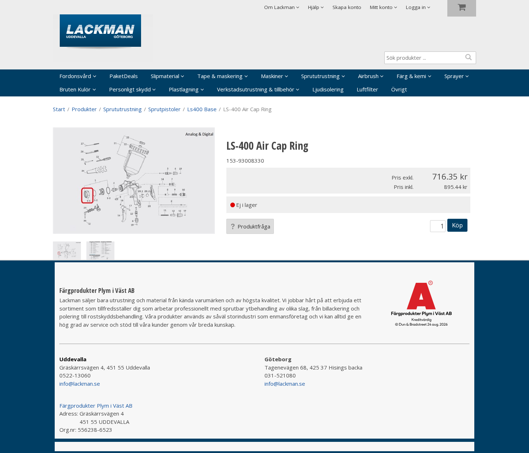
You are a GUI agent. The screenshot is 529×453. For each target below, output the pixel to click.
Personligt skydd (130, 89)
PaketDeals (123, 76)
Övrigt (399, 89)
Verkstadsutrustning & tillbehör (255, 89)
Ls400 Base (202, 109)
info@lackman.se (79, 383)
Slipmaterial (165, 76)
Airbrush (368, 76)
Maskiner (272, 76)
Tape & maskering (220, 76)
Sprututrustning (320, 76)
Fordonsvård (75, 76)
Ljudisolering (328, 89)
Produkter (84, 109)
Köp (457, 225)
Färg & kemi (411, 76)
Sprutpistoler (164, 109)
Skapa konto (347, 7)
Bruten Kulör (75, 89)
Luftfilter (367, 89)
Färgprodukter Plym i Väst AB (95, 405)
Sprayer (454, 76)
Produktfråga (254, 226)
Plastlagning (184, 89)
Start (59, 109)
